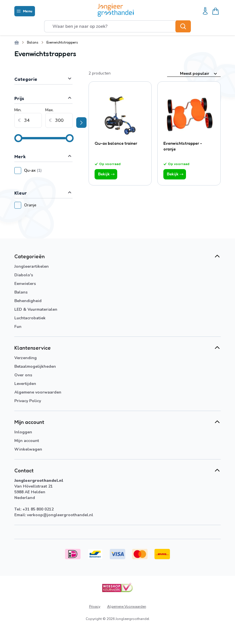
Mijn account (26, 440)
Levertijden (25, 383)
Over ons (23, 375)
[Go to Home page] (115, 10)
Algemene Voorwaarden (126, 606)
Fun (17, 326)
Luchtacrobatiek (30, 318)
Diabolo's (23, 275)
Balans (32, 42)
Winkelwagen (28, 449)
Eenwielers (25, 283)
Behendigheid (28, 301)
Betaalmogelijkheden (35, 366)
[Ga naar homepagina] (16, 42)
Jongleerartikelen (31, 266)
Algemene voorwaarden (37, 392)
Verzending (25, 358)
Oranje (32, 205)
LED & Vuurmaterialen (35, 309)
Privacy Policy (27, 401)
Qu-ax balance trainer (116, 143)
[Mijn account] (205, 11)
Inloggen (23, 432)
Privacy (94, 606)
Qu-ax (48, 170)
